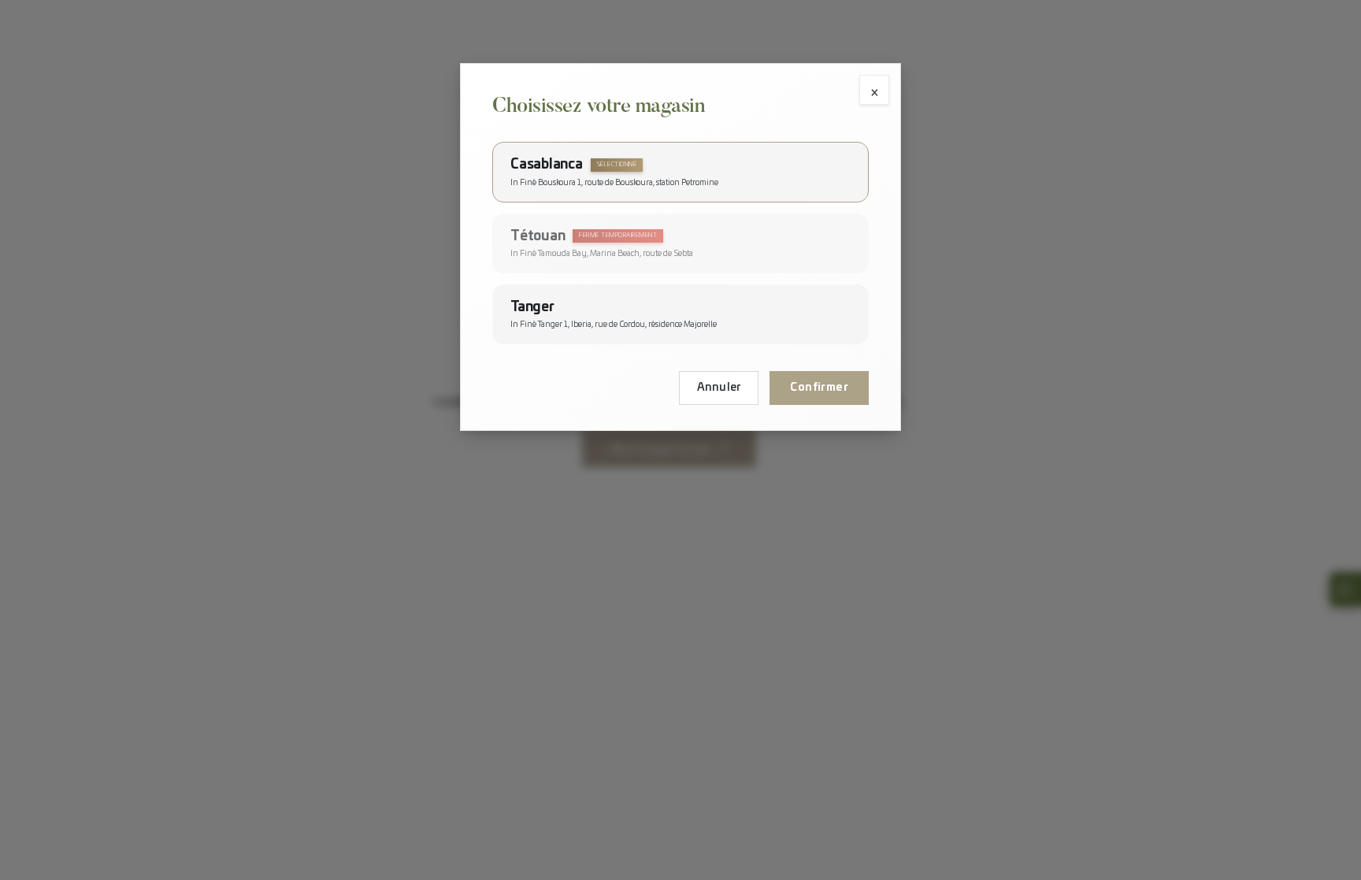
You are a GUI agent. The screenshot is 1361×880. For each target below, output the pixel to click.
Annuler (719, 387)
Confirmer (819, 387)
